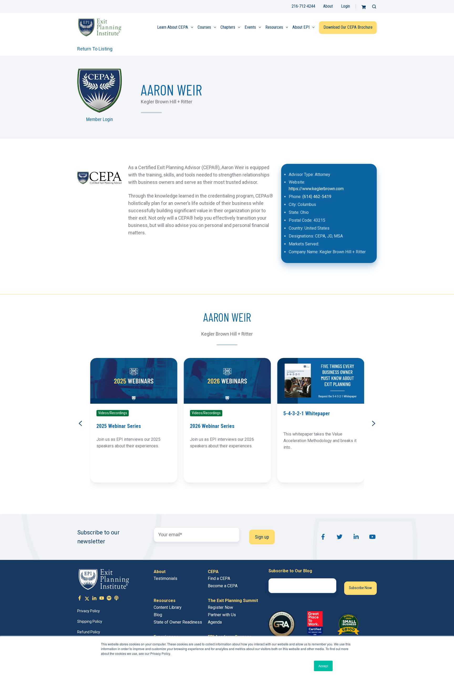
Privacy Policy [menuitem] (88, 611)
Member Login (99, 119)
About (328, 6)
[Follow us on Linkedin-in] (94, 599)
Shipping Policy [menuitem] (89, 621)
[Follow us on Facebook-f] (79, 599)
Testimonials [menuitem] (165, 578)
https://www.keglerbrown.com (316, 188)
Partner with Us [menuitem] (222, 614)
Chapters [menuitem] (227, 27)
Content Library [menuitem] (168, 607)
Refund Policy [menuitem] (88, 632)
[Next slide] (373, 423)
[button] (374, 6)
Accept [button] (323, 666)
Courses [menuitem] (204, 27)
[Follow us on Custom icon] (109, 599)
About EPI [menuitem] (300, 27)
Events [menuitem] (250, 27)
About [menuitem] (160, 571)
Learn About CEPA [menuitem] (172, 27)
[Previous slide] (80, 423)
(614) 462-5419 (316, 196)
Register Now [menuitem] (220, 607)
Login (345, 6)
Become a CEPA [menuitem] (223, 585)
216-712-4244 (303, 6)
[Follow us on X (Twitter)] (87, 599)
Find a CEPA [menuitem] (219, 578)
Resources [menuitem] (274, 27)
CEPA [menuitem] (213, 571)
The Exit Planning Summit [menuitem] (233, 600)
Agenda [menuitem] (215, 622)
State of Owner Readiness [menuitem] (178, 622)
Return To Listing (94, 49)
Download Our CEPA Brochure (348, 27)
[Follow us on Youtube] (101, 599)
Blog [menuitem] (158, 614)
